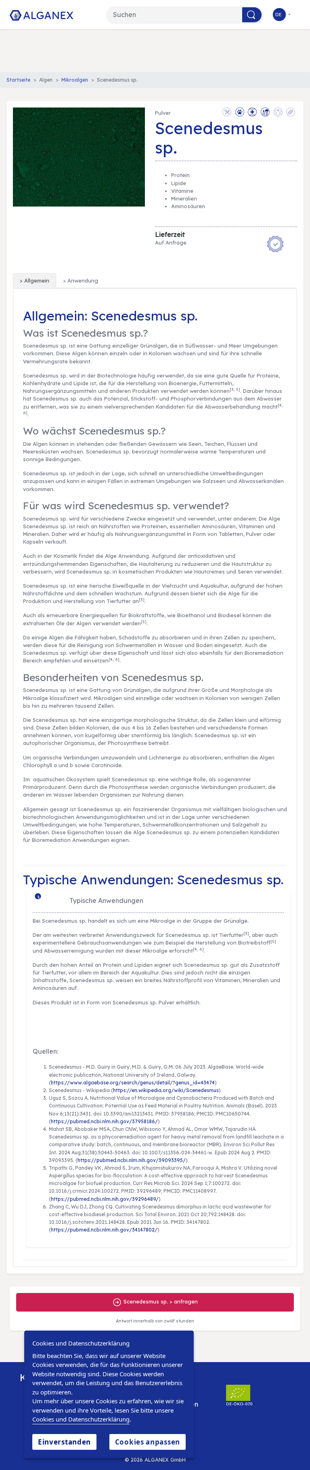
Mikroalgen (74, 80)
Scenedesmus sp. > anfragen (160, 1301)
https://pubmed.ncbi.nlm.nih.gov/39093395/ (132, 1160)
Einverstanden (64, 1442)
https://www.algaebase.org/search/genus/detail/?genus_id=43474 (133, 1083)
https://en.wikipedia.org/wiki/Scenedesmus (166, 1090)
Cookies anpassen (147, 1442)
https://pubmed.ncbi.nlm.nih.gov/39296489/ (105, 1199)
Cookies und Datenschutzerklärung (81, 1419)
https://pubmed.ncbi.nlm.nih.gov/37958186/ (104, 1121)
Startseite (18, 80)
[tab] (34, 280)
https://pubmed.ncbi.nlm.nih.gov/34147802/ (104, 1230)
